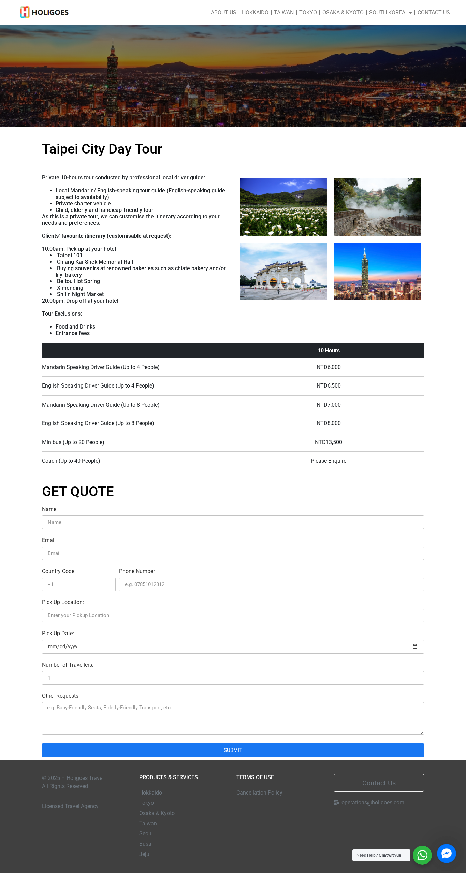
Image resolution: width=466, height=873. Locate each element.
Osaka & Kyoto (343, 12)
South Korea (387, 12)
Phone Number (137, 571)
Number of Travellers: (67, 665)
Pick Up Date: (58, 634)
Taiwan (284, 12)
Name (49, 509)
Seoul (146, 833)
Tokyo (308, 12)
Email (49, 540)
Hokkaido (255, 12)
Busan (147, 844)
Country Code (58, 571)
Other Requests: (61, 696)
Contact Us (434, 12)
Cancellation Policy (259, 792)
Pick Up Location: (63, 603)
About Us (223, 12)
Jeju (144, 854)
